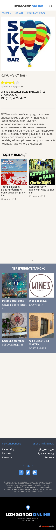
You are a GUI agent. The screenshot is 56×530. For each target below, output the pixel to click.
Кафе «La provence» (14, 340)
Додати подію (46, 449)
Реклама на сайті (28, 261)
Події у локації (14, 155)
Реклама (49, 457)
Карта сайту (8, 449)
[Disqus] (28, 395)
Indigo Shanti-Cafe (13, 300)
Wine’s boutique (38, 300)
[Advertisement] (28, 231)
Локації (19, 13)
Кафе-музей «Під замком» (39, 342)
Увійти (16, 491)
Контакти (7, 457)
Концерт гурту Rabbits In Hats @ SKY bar (41, 189)
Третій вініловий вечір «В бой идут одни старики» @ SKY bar (14, 191)
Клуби (42, 13)
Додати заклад (46, 453)
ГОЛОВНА (6, 13)
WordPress (47, 489)
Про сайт (6, 453)
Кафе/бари (32, 13)
